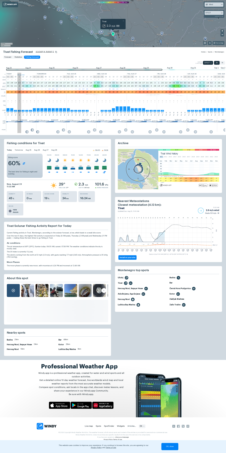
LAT (4, 123)
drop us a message (122, 437)
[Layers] (205, 43)
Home (203, 52)
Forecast (7, 57)
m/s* (4, 86)
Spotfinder (109, 426)
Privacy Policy (108, 439)
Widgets (121, 426)
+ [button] (222, 30)
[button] (56, 52)
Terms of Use (111, 448)
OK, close (170, 446)
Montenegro (219, 52)
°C (5, 92)
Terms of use (117, 439)
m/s (4, 83)
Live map (89, 426)
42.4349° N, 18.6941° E (45, 52)
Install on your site (127, 257)
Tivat (104, 22)
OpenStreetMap (211, 46)
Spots (210, 52)
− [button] (222, 34)
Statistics (18, 57)
